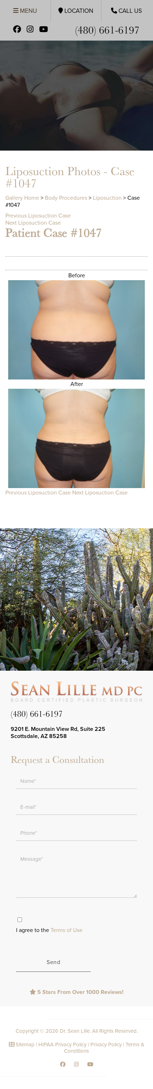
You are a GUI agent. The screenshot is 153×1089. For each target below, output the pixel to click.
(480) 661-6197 (107, 29)
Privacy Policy (106, 1044)
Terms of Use (67, 930)
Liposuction (107, 197)
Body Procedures (66, 197)
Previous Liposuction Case (38, 215)
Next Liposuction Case (33, 222)
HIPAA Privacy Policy (62, 1044)
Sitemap (25, 1044)
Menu (28, 11)
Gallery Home (22, 197)
